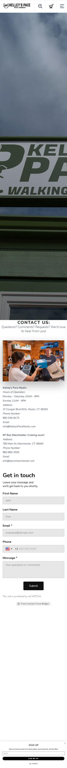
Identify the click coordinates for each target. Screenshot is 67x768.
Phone (7, 542)
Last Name (10, 509)
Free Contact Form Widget (35, 604)
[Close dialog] (65, 743)
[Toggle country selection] (9, 549)
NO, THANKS (33, 763)
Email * (7, 526)
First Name (10, 493)
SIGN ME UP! (33, 758)
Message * (10, 558)
